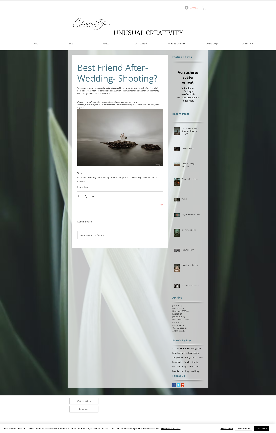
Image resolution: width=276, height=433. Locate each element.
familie (187, 362)
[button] (204, 8)
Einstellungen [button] (227, 428)
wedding (195, 371)
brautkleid (81, 181)
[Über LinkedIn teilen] (92, 196)
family (195, 362)
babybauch (190, 357)
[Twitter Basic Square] (178, 385)
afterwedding (135, 177)
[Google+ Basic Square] (182, 385)
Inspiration (82, 187)
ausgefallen (123, 177)
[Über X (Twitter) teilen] (85, 196)
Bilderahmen (183, 348)
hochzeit (146, 177)
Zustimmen (261, 428)
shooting (92, 177)
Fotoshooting (103, 177)
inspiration (82, 177)
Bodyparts (196, 348)
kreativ (114, 177)
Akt (173, 348)
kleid (196, 366)
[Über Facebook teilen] (78, 196)
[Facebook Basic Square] (174, 385)
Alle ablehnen (243, 428)
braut (154, 177)
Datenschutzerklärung (171, 428)
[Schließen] (272, 428)
